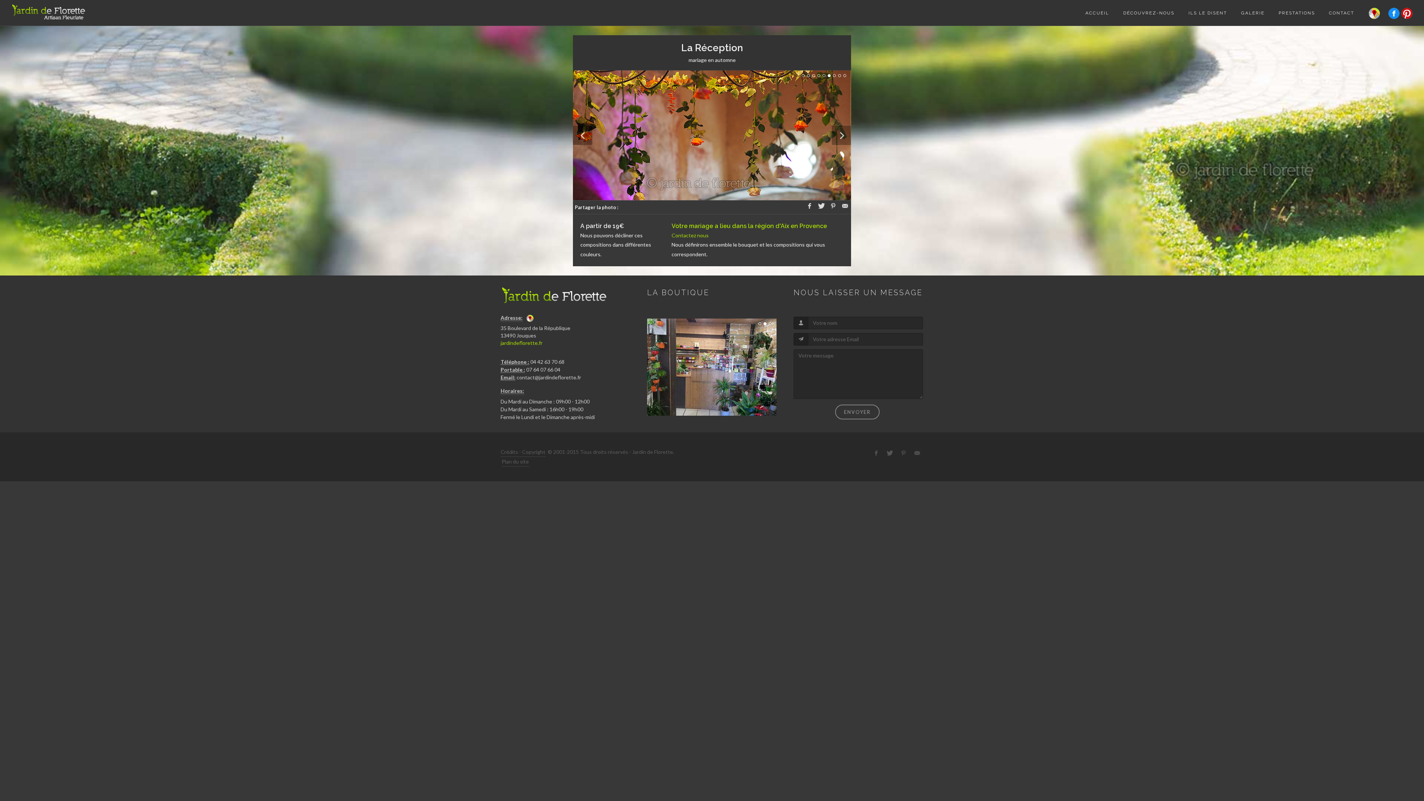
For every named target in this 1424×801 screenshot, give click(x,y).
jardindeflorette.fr (522, 343)
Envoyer (857, 412)
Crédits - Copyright (523, 452)
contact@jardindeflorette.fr (549, 377)
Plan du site (515, 461)
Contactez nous (690, 235)
